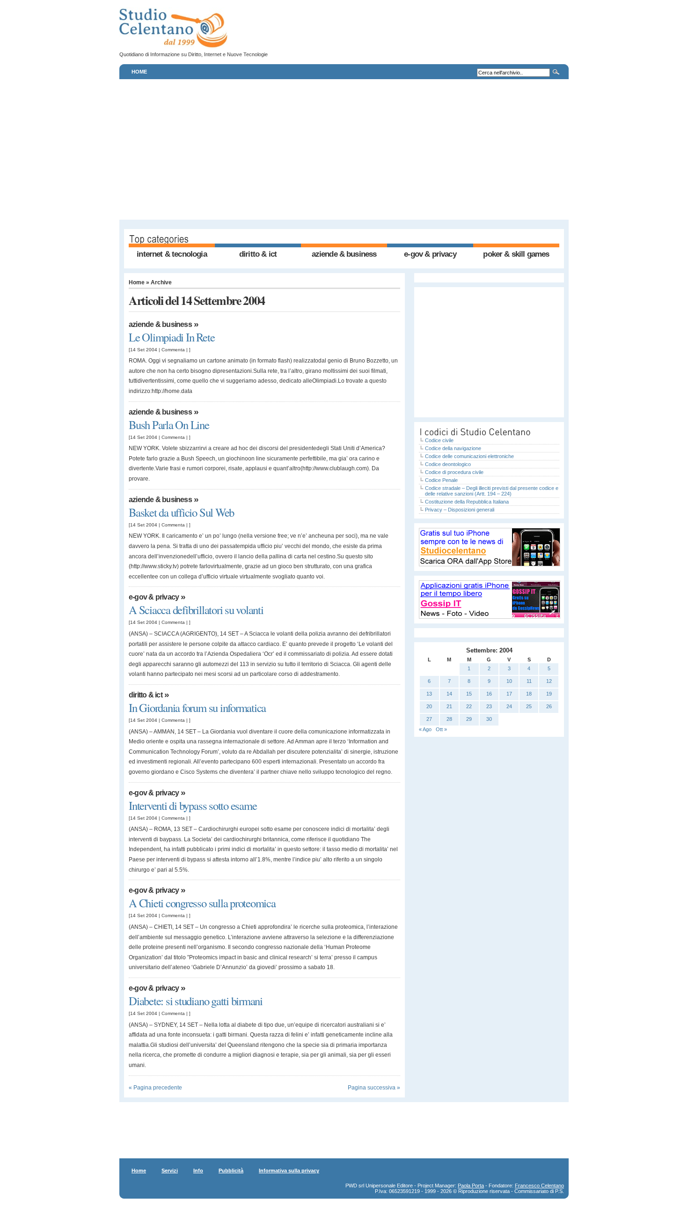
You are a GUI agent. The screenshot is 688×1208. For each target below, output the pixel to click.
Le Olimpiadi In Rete (171, 337)
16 (489, 694)
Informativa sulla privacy (289, 1170)
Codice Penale (441, 480)
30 (489, 719)
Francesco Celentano (539, 1185)
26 (549, 706)
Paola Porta (471, 1185)
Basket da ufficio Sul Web (181, 512)
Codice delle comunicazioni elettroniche (469, 456)
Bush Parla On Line (169, 424)
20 (429, 706)
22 (469, 706)
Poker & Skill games (516, 254)
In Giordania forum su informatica (197, 707)
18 (529, 694)
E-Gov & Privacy (430, 254)
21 (449, 706)
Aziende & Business (344, 254)
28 (449, 719)
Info (198, 1170)
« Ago (425, 729)
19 (549, 694)
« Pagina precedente (155, 1087)
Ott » (441, 729)
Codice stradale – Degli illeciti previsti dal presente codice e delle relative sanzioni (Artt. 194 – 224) (491, 491)
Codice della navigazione (453, 448)
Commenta (173, 349)
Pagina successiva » (374, 1087)
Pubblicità (231, 1170)
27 (429, 719)
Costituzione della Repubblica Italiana (467, 501)
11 (529, 681)
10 (509, 681)
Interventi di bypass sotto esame (193, 805)
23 (489, 706)
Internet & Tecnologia (171, 254)
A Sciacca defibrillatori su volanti (196, 609)
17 (509, 694)
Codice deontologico (448, 464)
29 (469, 719)
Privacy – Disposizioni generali (459, 509)
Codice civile (439, 440)
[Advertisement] (344, 149)
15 (469, 694)
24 (509, 706)
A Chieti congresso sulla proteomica (202, 903)
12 (549, 681)
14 (449, 694)
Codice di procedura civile (454, 472)
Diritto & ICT (258, 254)
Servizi (169, 1170)
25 (529, 706)
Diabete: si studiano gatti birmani (196, 1000)
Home (139, 71)
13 (429, 694)
